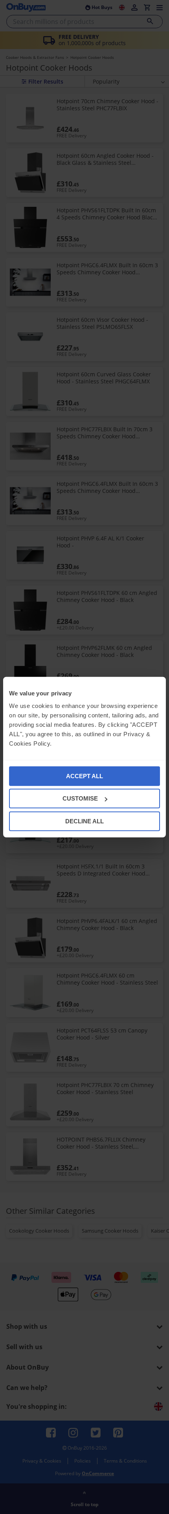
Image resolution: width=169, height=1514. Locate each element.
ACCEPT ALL (84, 775)
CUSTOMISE (80, 798)
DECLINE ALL (84, 820)
